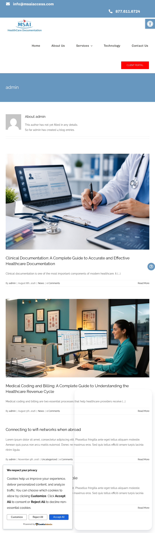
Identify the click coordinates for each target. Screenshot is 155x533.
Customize (17, 517)
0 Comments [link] (53, 283)
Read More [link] (143, 283)
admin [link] (12, 283)
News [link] (41, 283)
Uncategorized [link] (49, 459)
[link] (150, 24)
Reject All (38, 517)
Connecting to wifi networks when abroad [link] (43, 429)
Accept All (58, 517)
